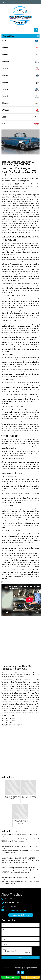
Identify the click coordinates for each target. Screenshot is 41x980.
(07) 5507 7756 (12, 902)
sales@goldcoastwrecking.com (15, 911)
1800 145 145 (11, 906)
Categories (8, 36)
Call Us (5, 2)
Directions (32, 977)
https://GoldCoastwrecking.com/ (11, 725)
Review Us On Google (20, 915)
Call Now (11, 977)
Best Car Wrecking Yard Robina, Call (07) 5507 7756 (18, 868)
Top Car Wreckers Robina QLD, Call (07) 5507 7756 (18, 858)
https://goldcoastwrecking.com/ (11, 186)
